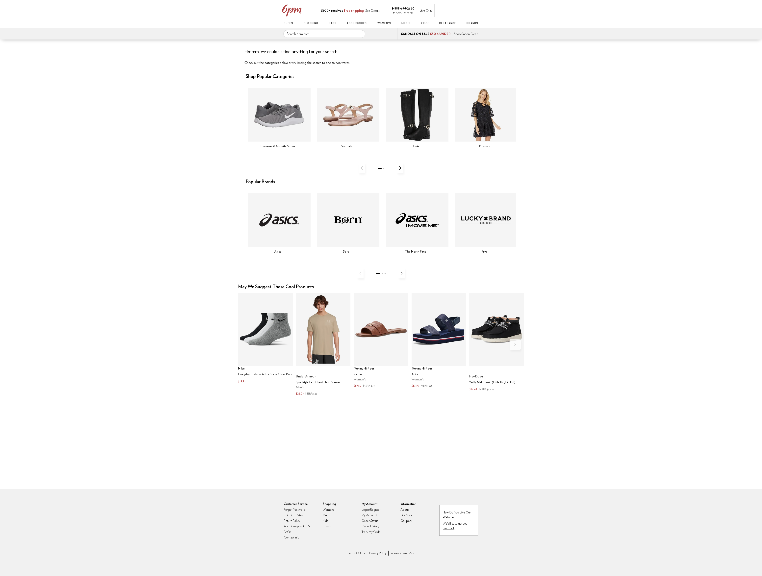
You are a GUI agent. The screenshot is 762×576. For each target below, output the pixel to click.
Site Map (406, 515)
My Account (451, 10)
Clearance (447, 23)
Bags (333, 23)
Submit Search (360, 33)
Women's (384, 23)
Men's (406, 23)
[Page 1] (380, 168)
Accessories (357, 23)
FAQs (287, 532)
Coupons (406, 521)
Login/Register (371, 509)
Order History (370, 526)
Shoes (288, 23)
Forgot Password (294, 509)
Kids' (425, 23)
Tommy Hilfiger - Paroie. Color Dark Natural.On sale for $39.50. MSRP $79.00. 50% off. (381, 340)
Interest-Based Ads (402, 553)
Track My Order (371, 532)
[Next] (400, 168)
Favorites (467, 10)
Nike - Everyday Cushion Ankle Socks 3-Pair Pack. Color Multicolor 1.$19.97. (265, 338)
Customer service (459, 10)
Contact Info (291, 537)
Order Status (370, 521)
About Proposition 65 (298, 526)
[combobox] (324, 34)
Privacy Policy (377, 553)
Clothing (311, 23)
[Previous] (362, 168)
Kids (325, 521)
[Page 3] (385, 273)
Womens (328, 509)
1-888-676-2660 (403, 8)
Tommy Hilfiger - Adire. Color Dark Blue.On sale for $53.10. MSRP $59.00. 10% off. (439, 340)
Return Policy (292, 521)
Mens (326, 515)
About (404, 509)
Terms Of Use (356, 553)
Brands (472, 23)
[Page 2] (383, 168)
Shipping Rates (293, 515)
